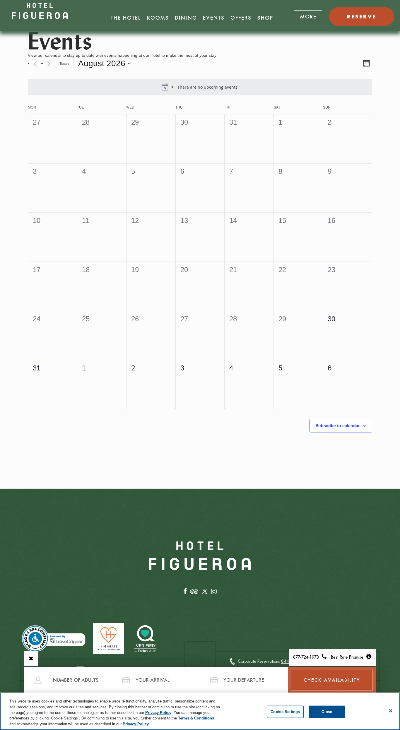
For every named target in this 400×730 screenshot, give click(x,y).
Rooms (158, 18)
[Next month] (48, 64)
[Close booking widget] (31, 658)
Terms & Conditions (196, 718)
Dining (186, 18)
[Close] (390, 710)
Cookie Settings (285, 712)
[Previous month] (35, 64)
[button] (308, 15)
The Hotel (126, 18)
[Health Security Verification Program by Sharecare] (146, 638)
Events (214, 18)
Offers (241, 18)
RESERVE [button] (362, 16)
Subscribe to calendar (338, 425)
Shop (265, 18)
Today (64, 63)
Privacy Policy (158, 712)
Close (327, 712)
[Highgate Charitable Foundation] (108, 638)
